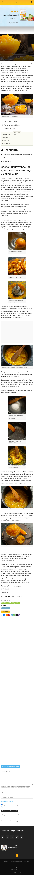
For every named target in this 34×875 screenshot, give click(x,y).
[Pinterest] (9, 615)
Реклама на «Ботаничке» (8, 864)
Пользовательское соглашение (23, 864)
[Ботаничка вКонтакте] (7, 837)
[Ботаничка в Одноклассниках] (2, 837)
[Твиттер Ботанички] (16, 837)
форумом (3, 788)
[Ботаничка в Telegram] (12, 837)
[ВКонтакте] (4, 615)
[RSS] (21, 837)
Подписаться (4, 806)
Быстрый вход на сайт (7, 801)
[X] (17, 615)
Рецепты (3, 30)
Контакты (25, 867)
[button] (31, 2)
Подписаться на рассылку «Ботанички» (13, 815)
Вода (17, 602)
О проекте (6, 861)
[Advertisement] (17, 691)
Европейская (5, 607)
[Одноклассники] (7, 615)
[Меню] (2, 2)
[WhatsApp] (14, 615)
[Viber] (19, 615)
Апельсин (11, 602)
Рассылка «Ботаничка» (16, 861)
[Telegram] (12, 615)
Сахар (3, 602)
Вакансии (26, 861)
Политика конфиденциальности (14, 867)
